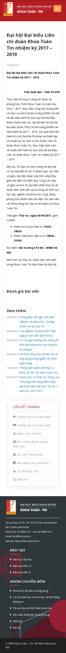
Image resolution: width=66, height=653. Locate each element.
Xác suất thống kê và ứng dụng (31, 614)
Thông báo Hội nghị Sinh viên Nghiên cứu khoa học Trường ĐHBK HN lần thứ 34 (36, 321)
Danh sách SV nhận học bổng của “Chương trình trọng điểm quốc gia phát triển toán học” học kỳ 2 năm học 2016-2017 (39, 384)
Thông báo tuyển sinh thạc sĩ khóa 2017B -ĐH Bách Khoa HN (38, 370)
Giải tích (17, 621)
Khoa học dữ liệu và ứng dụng (30, 590)
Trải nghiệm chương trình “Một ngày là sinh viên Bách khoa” (37, 333)
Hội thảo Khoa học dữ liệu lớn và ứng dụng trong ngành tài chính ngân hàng (38, 358)
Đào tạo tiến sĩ (21, 572)
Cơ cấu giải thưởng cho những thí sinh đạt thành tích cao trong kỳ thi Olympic (39, 344)
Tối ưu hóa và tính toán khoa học (32, 608)
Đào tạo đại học (22, 559)
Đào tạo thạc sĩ (22, 566)
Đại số (16, 627)
